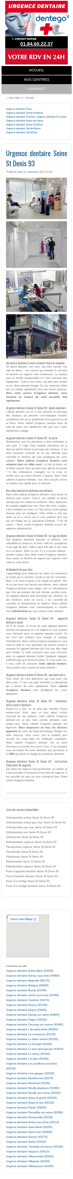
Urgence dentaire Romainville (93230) (29, 1117)
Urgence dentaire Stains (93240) (26, 1141)
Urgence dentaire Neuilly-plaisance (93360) (33, 1088)
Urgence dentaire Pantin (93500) (26, 1107)
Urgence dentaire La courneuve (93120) (31, 1034)
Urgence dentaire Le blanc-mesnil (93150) (32, 1039)
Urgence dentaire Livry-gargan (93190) (30, 1073)
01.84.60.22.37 (36, 44)
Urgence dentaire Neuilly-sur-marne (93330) (33, 1092)
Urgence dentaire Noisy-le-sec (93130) (30, 1102)
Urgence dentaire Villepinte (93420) (28, 1161)
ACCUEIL (36, 70)
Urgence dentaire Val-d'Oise (21, 132)
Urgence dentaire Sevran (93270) (26, 1136)
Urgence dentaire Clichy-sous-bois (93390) (32, 995)
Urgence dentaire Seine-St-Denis (24, 124)
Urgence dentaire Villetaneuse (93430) (30, 1166)
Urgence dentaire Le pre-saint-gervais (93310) (34, 1049)
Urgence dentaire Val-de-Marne (23, 128)
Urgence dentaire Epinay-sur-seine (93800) (33, 1014)
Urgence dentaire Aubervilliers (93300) (30, 970)
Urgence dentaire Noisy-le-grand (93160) (31, 1097)
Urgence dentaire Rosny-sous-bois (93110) (32, 1122)
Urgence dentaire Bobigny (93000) (27, 985)
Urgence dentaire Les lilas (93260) (27, 1058)
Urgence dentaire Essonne (51, 116)
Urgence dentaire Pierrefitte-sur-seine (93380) (34, 1112)
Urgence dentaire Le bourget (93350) (29, 1044)
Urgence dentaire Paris (19, 109)
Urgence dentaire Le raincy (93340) (28, 1053)
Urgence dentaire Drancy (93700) (26, 1005)
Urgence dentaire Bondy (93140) (26, 990)
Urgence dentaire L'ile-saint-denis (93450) (32, 1029)
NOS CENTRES (36, 79)
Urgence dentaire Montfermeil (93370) (29, 1078)
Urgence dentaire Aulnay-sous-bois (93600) (33, 975)
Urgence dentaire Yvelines (20, 116)
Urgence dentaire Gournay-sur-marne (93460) (34, 1024)
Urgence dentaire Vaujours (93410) (27, 1151)
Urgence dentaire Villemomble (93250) (30, 1156)
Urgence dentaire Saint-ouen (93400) (29, 1132)
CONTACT (36, 89)
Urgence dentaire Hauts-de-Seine (24, 120)
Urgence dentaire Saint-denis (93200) (29, 1127)
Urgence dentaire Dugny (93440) (26, 1009)
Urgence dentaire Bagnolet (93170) (28, 980)
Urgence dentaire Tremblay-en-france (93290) (34, 1146)
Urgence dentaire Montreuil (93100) (28, 1083)
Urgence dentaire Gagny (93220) (26, 1019)
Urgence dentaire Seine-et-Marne (24, 113)
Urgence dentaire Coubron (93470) (27, 1000)
